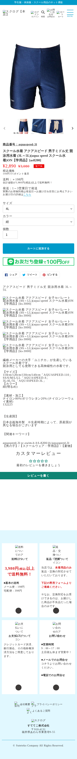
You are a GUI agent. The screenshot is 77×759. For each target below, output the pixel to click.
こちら (27, 194)
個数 (6, 229)
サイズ (7, 203)
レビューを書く (38, 475)
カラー (7, 216)
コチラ (45, 663)
